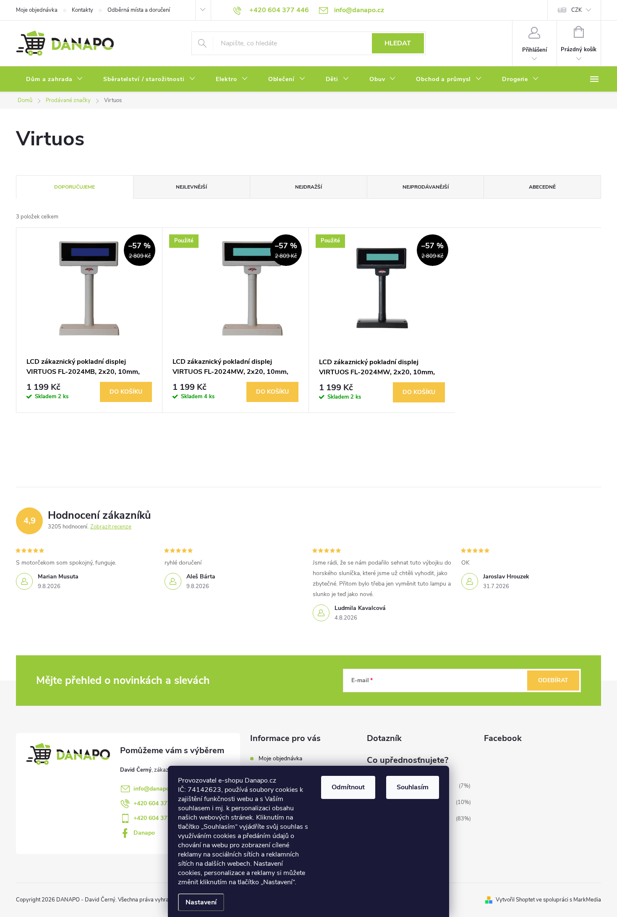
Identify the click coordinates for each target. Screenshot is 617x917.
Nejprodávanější (426, 187)
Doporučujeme (74, 187)
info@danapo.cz (155, 789)
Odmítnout (348, 787)
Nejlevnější (191, 187)
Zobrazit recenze (110, 527)
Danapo (144, 833)
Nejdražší (308, 187)
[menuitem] (54, 79)
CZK (576, 10)
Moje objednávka (37, 10)
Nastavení (201, 902)
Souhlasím (413, 787)
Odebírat (553, 680)
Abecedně (542, 187)
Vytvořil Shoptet (515, 900)
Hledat (397, 43)
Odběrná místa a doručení (138, 10)
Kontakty (82, 10)
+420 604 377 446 (157, 803)
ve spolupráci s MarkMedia (568, 900)
